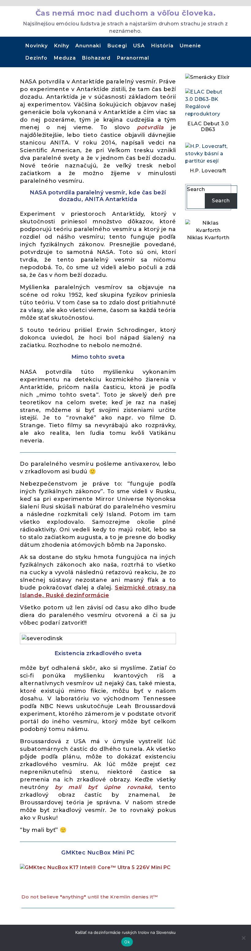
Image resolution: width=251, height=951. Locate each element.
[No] (243, 938)
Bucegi (117, 46)
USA (139, 46)
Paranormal (133, 58)
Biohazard (96, 58)
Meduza (65, 58)
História (162, 46)
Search (196, 189)
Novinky (36, 46)
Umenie (190, 46)
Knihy (61, 46)
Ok (127, 941)
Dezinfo (36, 58)
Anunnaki (88, 46)
